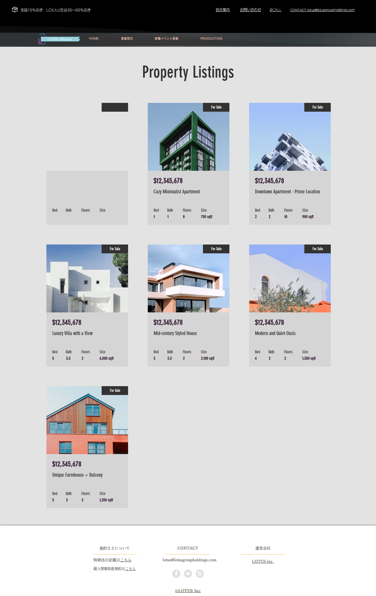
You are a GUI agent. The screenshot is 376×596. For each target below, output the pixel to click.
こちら (126, 560)
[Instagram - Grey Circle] (200, 574)
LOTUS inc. (263, 561)
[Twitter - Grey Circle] (188, 574)
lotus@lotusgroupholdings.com (189, 560)
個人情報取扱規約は (109, 568)
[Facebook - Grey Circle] (176, 574)
